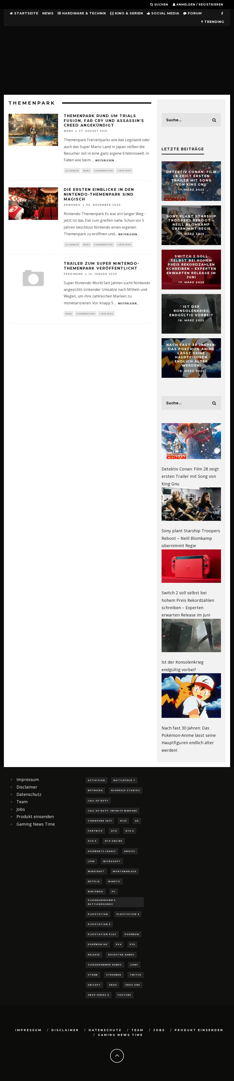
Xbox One (132, 984)
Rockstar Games (121, 954)
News (48, 13)
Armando (72, 204)
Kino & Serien (128, 13)
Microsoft (112, 861)
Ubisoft (94, 984)
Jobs (20, 809)
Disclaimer (26, 787)
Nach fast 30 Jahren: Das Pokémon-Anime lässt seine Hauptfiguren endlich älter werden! (191, 355)
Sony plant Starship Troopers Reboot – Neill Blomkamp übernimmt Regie (191, 222)
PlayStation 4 (128, 914)
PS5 (132, 944)
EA (137, 820)
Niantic (114, 881)
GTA (114, 830)
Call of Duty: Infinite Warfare (112, 810)
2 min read (124, 244)
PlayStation (98, 914)
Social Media (164, 13)
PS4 (118, 944)
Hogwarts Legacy (102, 851)
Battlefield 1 (124, 780)
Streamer (113, 974)
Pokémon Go (98, 944)
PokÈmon (132, 934)
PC (113, 891)
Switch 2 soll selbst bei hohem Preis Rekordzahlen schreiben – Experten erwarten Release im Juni (191, 266)
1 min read (124, 170)
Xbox (113, 984)
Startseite (25, 13)
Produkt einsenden (35, 816)
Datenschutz (28, 794)
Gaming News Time (35, 824)
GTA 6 (92, 840)
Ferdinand (73, 274)
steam (93, 974)
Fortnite (95, 830)
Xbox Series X (98, 994)
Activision (96, 780)
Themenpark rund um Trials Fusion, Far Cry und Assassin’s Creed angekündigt (104, 121)
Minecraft (96, 871)
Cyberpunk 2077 (100, 820)
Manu (68, 131)
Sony (134, 964)
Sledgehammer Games (105, 964)
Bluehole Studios (125, 790)
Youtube (124, 994)
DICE (123, 820)
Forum (194, 13)
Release (94, 954)
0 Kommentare (103, 170)
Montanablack (124, 871)
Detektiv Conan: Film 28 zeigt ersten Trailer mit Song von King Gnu (191, 178)
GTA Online (113, 840)
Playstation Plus (102, 934)
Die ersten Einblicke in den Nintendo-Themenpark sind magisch (99, 194)
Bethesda (95, 790)
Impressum (27, 779)
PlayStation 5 (99, 924)
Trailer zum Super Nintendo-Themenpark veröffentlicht (101, 265)
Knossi (129, 851)
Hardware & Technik (83, 13)
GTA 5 (129, 830)
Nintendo (95, 891)
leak (91, 861)
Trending (213, 22)
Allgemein (72, 170)
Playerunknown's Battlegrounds (102, 902)
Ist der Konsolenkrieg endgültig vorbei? (191, 311)
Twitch (135, 974)
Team (22, 801)
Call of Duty (98, 800)
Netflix (94, 881)
